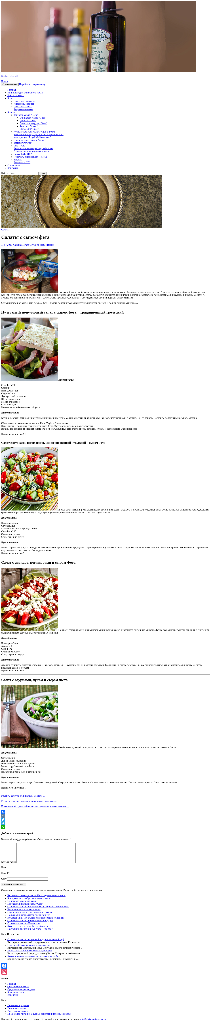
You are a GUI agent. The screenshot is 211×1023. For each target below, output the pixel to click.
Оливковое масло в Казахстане (23, 923)
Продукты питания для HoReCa (30, 156)
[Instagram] (105, 972)
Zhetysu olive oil (9, 76)
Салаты (5, 229)
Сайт (3, 878)
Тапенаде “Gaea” (29, 126)
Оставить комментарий (42, 244)
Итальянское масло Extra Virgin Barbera (34, 131)
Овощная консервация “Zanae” (30, 140)
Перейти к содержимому (32, 84)
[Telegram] (105, 823)
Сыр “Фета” (20, 145)
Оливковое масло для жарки (22, 901)
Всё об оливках (15, 95)
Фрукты (18, 159)
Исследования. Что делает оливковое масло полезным (35, 917)
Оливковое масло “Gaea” (33, 117)
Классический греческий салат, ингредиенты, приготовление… (35, 806)
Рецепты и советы (23, 109)
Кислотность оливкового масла (23, 909)
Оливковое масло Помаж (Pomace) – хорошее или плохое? (38, 906)
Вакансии (12, 995)
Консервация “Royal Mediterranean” (32, 137)
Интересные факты (24, 103)
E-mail (5, 873)
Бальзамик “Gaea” (29, 129)
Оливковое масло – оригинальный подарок (30, 920)
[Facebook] (105, 812)
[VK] (105, 816)
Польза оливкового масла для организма (28, 915)
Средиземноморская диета (21, 989)
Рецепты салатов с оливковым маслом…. (23, 795)
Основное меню (9, 84)
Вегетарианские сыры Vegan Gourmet (33, 148)
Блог (9, 98)
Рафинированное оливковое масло (32, 151)
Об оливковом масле (18, 986)
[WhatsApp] (105, 827)
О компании (13, 165)
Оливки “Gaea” (28, 120)
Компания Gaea (15, 992)
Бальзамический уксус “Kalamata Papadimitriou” (38, 134)
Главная (11, 89)
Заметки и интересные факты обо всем (27, 926)
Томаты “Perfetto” (23, 142)
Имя (4, 867)
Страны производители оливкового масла (29, 912)
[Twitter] (105, 819)
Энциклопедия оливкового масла (25, 92)
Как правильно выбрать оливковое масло (29, 898)
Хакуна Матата (21, 244)
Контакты (12, 168)
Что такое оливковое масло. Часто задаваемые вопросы (36, 895)
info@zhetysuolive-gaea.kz (93, 1019)
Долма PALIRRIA (23, 154)
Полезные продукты (24, 101)
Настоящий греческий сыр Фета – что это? (30, 929)
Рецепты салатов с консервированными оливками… (29, 801)
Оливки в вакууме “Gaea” (33, 123)
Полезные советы (23, 106)
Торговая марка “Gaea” (26, 115)
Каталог (11, 112)
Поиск (4, 81)
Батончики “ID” (22, 162)
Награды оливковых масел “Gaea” (25, 903)
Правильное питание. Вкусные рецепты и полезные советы (39, 1013)
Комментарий (8, 862)
